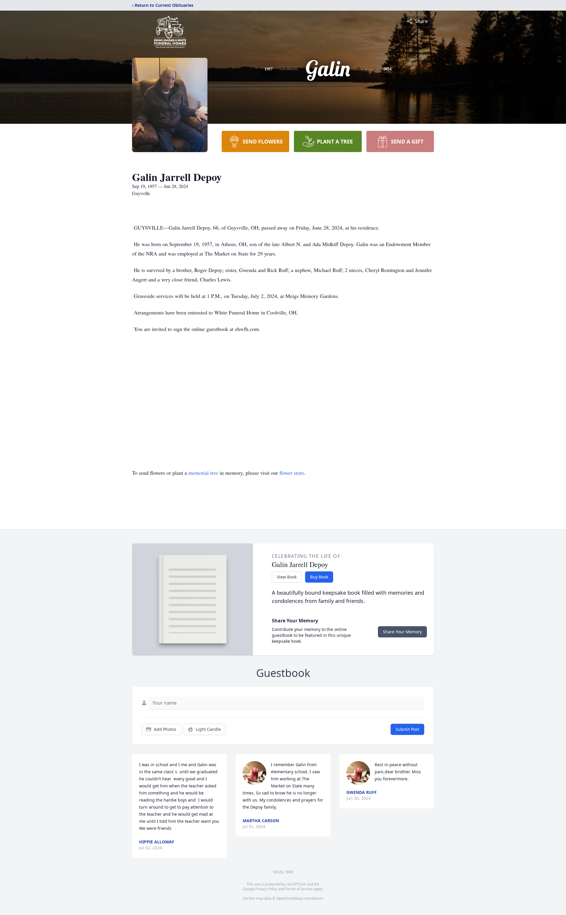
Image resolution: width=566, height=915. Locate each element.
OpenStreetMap (289, 898)
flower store (291, 472)
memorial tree (203, 472)
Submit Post (407, 729)
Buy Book (319, 577)
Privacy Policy (266, 888)
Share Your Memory (402, 631)
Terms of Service (299, 888)
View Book (287, 577)
